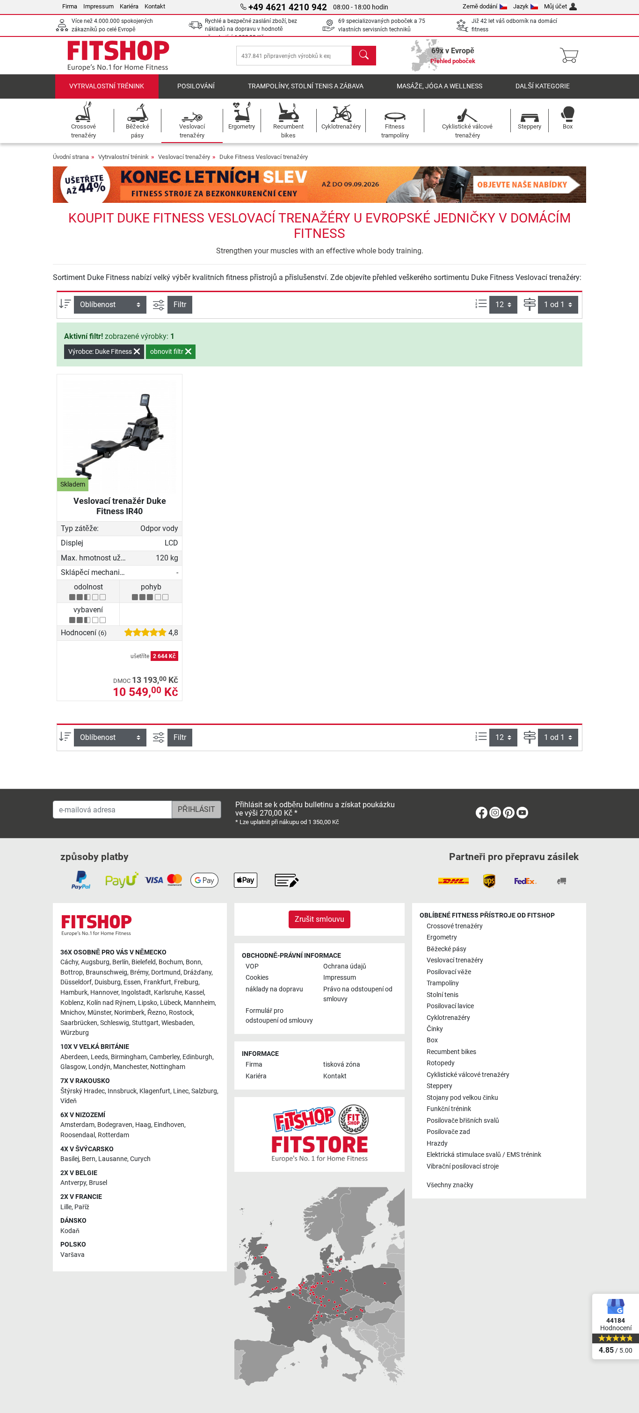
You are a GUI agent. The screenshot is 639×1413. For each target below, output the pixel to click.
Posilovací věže (449, 972)
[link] (481, 814)
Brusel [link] (98, 1183)
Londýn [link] (99, 1067)
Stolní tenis (442, 995)
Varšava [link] (72, 1255)
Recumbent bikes (451, 1052)
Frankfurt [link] (157, 982)
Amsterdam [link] (77, 1125)
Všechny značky (450, 1185)
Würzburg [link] (74, 1033)
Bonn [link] (193, 962)
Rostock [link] (181, 1013)
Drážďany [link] (197, 972)
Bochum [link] (171, 962)
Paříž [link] (81, 1207)
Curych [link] (140, 1159)
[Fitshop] (118, 54)
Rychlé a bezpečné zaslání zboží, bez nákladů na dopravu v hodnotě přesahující (251, 29)
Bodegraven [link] (114, 1125)
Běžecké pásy (446, 949)
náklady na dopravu (274, 989)
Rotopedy (441, 1063)
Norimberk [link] (129, 1013)
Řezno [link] (156, 1013)
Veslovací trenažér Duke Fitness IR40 (119, 506)
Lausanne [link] (112, 1159)
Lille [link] (66, 1207)
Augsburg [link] (95, 962)
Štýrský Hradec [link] (82, 1091)
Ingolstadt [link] (136, 993)
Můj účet (555, 6)
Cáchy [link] (69, 962)
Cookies (257, 978)
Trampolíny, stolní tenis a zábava (305, 86)
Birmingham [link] (128, 1057)
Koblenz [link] (72, 1003)
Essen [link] (132, 982)
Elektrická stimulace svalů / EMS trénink (484, 1155)
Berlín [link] (120, 962)
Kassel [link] (194, 993)
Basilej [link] (69, 1159)
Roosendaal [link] (77, 1135)
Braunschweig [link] (106, 972)
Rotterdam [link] (113, 1135)
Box (432, 1040)
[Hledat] (364, 55)
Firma (69, 6)
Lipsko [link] (147, 1003)
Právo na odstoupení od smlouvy (357, 994)
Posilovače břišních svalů (463, 1121)
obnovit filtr (167, 351)
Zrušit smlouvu (319, 919)
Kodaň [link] (70, 1231)
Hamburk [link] (73, 993)
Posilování (196, 86)
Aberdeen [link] (74, 1057)
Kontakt (155, 6)
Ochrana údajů (344, 966)
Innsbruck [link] (122, 1091)
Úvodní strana (71, 156)
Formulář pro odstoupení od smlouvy (279, 1016)
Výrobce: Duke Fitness (100, 351)
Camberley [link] (164, 1057)
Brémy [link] (139, 972)
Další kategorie (543, 86)
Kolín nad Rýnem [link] (111, 1003)
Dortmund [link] (166, 972)
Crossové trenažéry (455, 926)
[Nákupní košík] (572, 56)
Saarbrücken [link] (78, 1023)
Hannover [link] (104, 993)
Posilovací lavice (450, 1006)
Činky (435, 1029)
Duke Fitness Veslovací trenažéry (263, 156)
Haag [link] (143, 1125)
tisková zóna (341, 1065)
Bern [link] (88, 1159)
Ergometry (442, 937)
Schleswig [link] (114, 1023)
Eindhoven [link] (169, 1125)
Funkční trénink (449, 1109)
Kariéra (129, 6)
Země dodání (480, 6)
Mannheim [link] (199, 1003)
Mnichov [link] (72, 1013)
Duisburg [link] (107, 982)
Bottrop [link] (71, 972)
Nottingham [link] (167, 1067)
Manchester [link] (130, 1067)
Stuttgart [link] (145, 1023)
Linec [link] (181, 1091)
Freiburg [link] (186, 982)
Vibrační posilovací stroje (463, 1166)
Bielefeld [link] (143, 962)
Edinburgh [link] (197, 1057)
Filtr (180, 304)
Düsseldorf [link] (76, 982)
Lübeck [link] (170, 1003)
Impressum (98, 6)
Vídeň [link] (68, 1101)
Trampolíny (443, 983)
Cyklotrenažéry (448, 1018)
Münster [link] (99, 1013)
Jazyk (521, 6)
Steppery (439, 1086)
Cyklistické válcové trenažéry (468, 1075)
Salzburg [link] (204, 1091)
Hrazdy (437, 1144)
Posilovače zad (448, 1132)
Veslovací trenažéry (184, 156)
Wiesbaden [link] (177, 1023)
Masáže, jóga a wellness (439, 86)
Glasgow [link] (73, 1067)
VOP (252, 966)
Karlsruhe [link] (168, 993)
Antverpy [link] (73, 1183)
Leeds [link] (99, 1057)
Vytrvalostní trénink (106, 86)
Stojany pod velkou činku (462, 1098)
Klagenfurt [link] (154, 1091)
